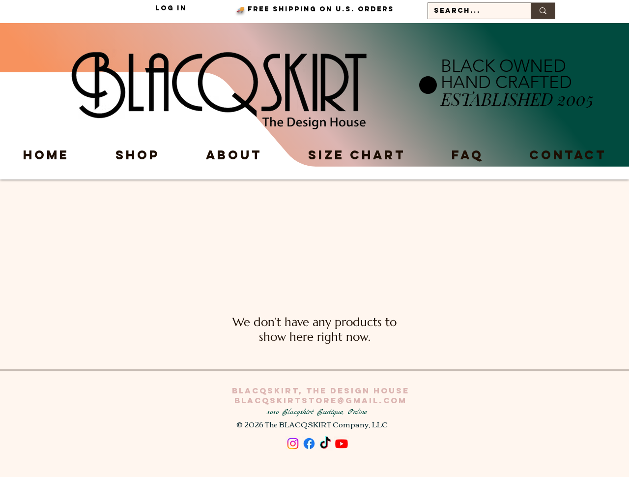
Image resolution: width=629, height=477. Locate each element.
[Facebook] (309, 443)
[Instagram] (293, 443)
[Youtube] (341, 443)
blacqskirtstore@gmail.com (320, 400)
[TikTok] (325, 443)
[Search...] (543, 11)
